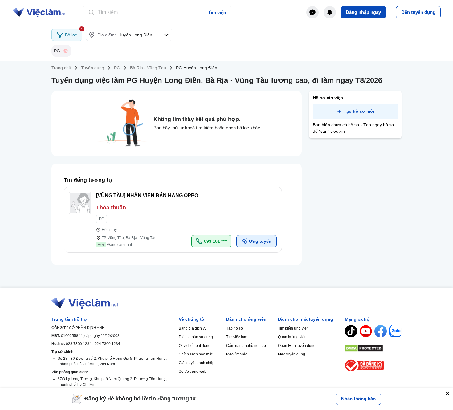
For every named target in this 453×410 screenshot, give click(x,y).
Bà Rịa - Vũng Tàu (148, 67)
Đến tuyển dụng (418, 12)
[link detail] (173, 219)
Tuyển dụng (92, 67)
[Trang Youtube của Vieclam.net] (366, 331)
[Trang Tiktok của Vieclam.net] (351, 331)
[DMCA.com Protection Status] (373, 348)
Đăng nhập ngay (363, 12)
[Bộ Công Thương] (373, 365)
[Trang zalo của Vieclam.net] (395, 331)
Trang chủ (61, 67)
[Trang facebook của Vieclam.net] (380, 331)
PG (117, 67)
